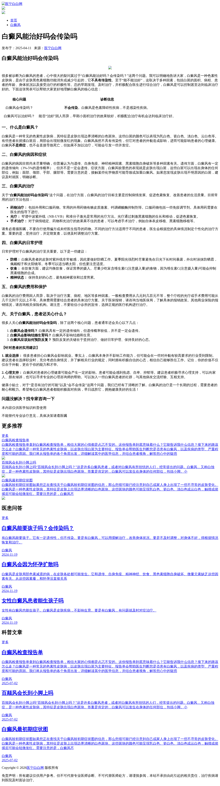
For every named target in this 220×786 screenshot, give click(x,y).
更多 (5, 435)
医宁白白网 (52, 48)
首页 (13, 20)
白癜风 (15, 25)
